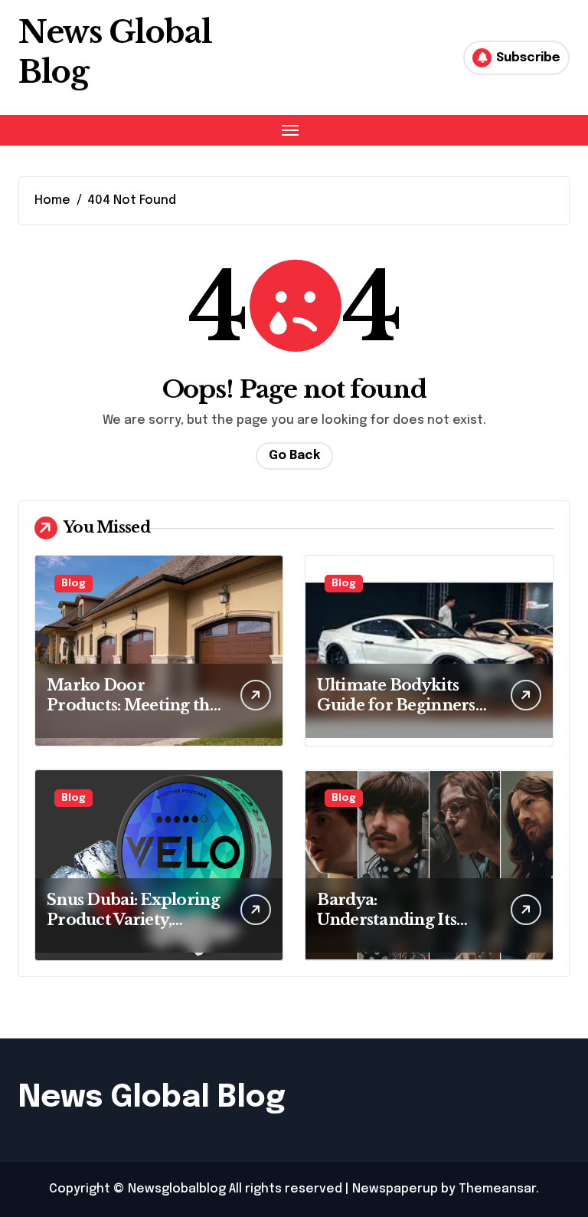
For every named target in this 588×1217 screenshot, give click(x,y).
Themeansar (497, 1189)
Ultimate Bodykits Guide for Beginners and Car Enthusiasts (396, 705)
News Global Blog (152, 1098)
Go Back (294, 455)
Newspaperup (395, 1189)
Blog (73, 584)
